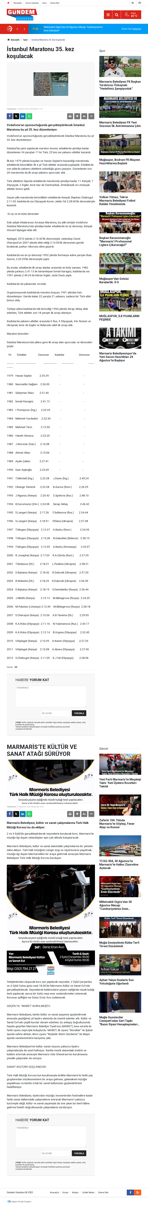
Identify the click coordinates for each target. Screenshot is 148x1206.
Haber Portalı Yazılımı (21, 1201)
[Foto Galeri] (139, 2)
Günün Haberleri (32, 3)
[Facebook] (10, 116)
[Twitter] (16, 116)
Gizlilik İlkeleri (88, 1192)
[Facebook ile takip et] (130, 1192)
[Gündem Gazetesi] (22, 14)
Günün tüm (131, 28)
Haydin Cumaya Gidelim (55, 28)
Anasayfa (15, 40)
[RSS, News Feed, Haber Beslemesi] (137, 1192)
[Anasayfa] (8, 3)
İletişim (75, 1192)
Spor (25, 40)
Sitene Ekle (54, 3)
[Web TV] (132, 2)
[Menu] (108, 15)
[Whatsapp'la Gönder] (29, 116)
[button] (77, 116)
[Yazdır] (70, 116)
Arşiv (44, 3)
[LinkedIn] (23, 116)
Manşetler (18, 3)
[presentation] (17, 29)
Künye (65, 1192)
